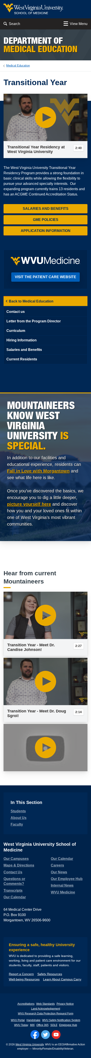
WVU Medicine (63, 892)
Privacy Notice (65, 1003)
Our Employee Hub (67, 879)
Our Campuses (16, 859)
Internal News (62, 885)
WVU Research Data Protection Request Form (45, 1013)
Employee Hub (68, 1025)
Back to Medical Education (31, 301)
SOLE (53, 1025)
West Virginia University (29, 1044)
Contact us (15, 312)
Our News (59, 872)
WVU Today (21, 1025)
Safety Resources (49, 974)
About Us (19, 818)
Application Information (45, 231)
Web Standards (45, 1003)
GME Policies (45, 220)
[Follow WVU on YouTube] (56, 1034)
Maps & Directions (19, 865)
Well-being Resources (24, 979)
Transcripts (13, 890)
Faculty (17, 824)
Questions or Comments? (14, 881)
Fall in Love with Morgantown (38, 471)
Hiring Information (21, 340)
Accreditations (25, 1003)
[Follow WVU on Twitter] (45, 1034)
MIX (32, 1025)
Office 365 (42, 1025)
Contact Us (13, 872)
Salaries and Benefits (45, 208)
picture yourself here (29, 504)
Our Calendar (15, 897)
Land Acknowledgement (45, 1008)
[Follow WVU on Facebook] (34, 1034)
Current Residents (21, 359)
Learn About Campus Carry (62, 979)
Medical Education (18, 65)
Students (18, 811)
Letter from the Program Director (33, 321)
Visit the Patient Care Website (45, 277)
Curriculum (15, 331)
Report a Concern (21, 974)
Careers (57, 865)
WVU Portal (18, 1020)
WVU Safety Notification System (61, 1020)
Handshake (33, 1020)
